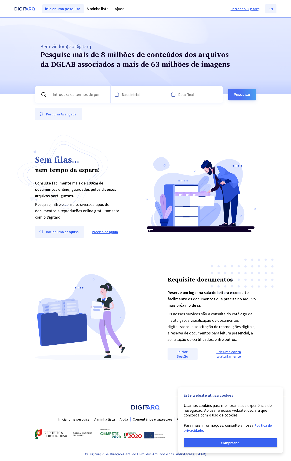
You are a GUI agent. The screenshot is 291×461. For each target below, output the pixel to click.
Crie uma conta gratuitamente (228, 354)
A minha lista (104, 419)
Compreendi (230, 443)
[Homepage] (25, 9)
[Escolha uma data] (116, 94)
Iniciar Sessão (182, 354)
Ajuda (124, 419)
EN (271, 9)
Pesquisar (242, 94)
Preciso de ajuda (105, 231)
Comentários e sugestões (152, 419)
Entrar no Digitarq (245, 9)
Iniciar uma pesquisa (74, 419)
